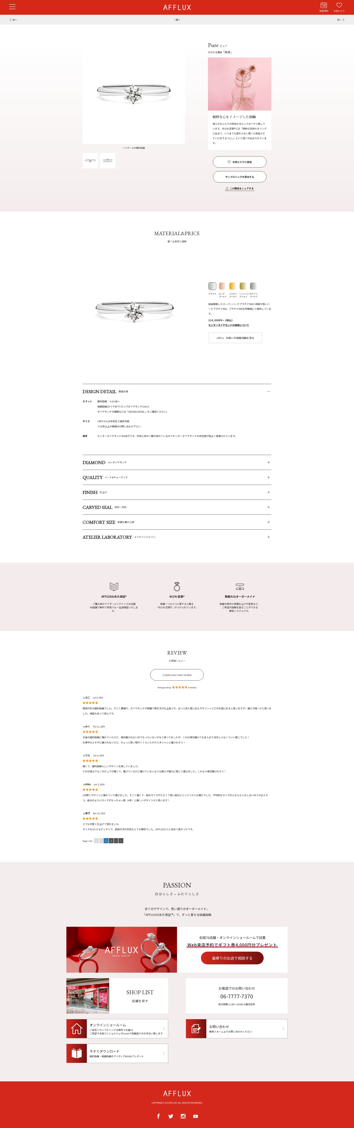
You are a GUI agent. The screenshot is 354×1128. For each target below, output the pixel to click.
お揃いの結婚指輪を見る (240, 338)
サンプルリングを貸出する (239, 177)
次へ (339, 19)
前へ (15, 19)
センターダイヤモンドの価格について (228, 325)
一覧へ (177, 19)
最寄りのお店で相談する (232, 958)
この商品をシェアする (242, 188)
